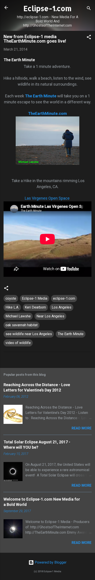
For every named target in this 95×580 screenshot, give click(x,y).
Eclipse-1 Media (34, 298)
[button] (88, 37)
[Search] (88, 9)
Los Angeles (61, 307)
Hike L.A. (12, 307)
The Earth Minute (71, 334)
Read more (81, 428)
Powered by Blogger (50, 562)
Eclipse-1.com (47, 8)
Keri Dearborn (35, 307)
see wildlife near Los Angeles (29, 334)
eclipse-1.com (64, 298)
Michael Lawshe (18, 316)
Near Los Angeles (50, 316)
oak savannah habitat (22, 325)
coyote (11, 298)
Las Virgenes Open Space (47, 198)
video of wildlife (18, 343)
